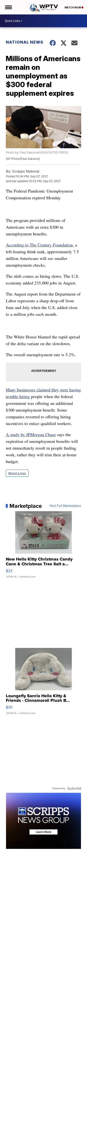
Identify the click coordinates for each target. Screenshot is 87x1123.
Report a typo (17, 473)
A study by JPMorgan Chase (31, 434)
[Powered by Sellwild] (74, 788)
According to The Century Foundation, (40, 245)
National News (24, 42)
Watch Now (73, 7)
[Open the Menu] (8, 7)
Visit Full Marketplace (65, 506)
